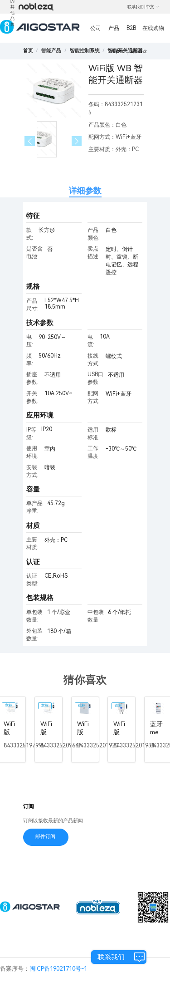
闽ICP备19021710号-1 (58, 968)
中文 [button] (150, 7)
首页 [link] (28, 51)
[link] (51, 51)
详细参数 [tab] (85, 190)
